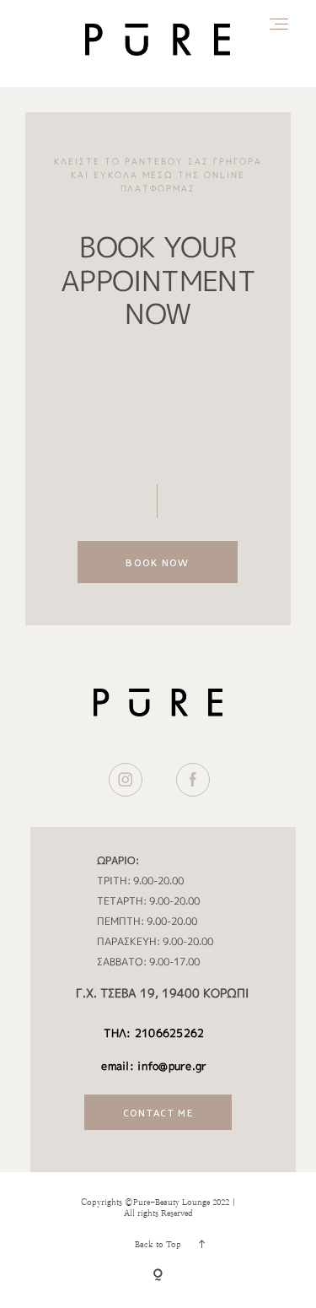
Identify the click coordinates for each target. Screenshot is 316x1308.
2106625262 (170, 1032)
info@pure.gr (171, 1065)
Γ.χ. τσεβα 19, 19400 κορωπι (162, 993)
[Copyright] (158, 1276)
